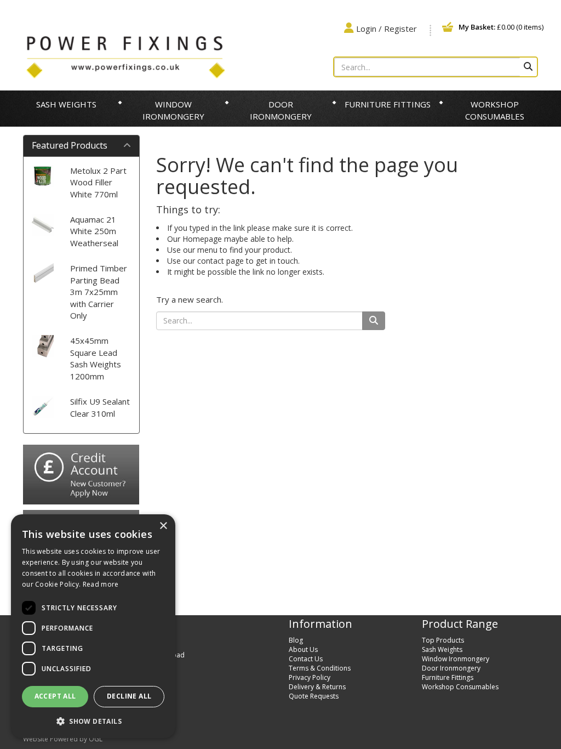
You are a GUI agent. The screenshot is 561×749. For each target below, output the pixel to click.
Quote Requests (314, 696)
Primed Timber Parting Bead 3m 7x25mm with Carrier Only (98, 292)
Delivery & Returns (317, 686)
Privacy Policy (309, 677)
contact (210, 261)
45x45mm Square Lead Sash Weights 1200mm (95, 358)
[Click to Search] (528, 67)
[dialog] (93, 626)
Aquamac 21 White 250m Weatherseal (94, 231)
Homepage (202, 239)
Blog (296, 640)
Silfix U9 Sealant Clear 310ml (100, 407)
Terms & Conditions (320, 668)
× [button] (163, 526)
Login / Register (386, 28)
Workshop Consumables (494, 110)
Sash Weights (66, 104)
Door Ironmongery (281, 110)
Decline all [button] (129, 696)
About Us (303, 649)
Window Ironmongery (173, 110)
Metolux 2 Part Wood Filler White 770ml (98, 182)
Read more (101, 584)
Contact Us (306, 658)
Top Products (443, 640)
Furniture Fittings (388, 104)
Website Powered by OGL (62, 739)
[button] (93, 720)
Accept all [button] (55, 696)
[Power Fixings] (125, 55)
